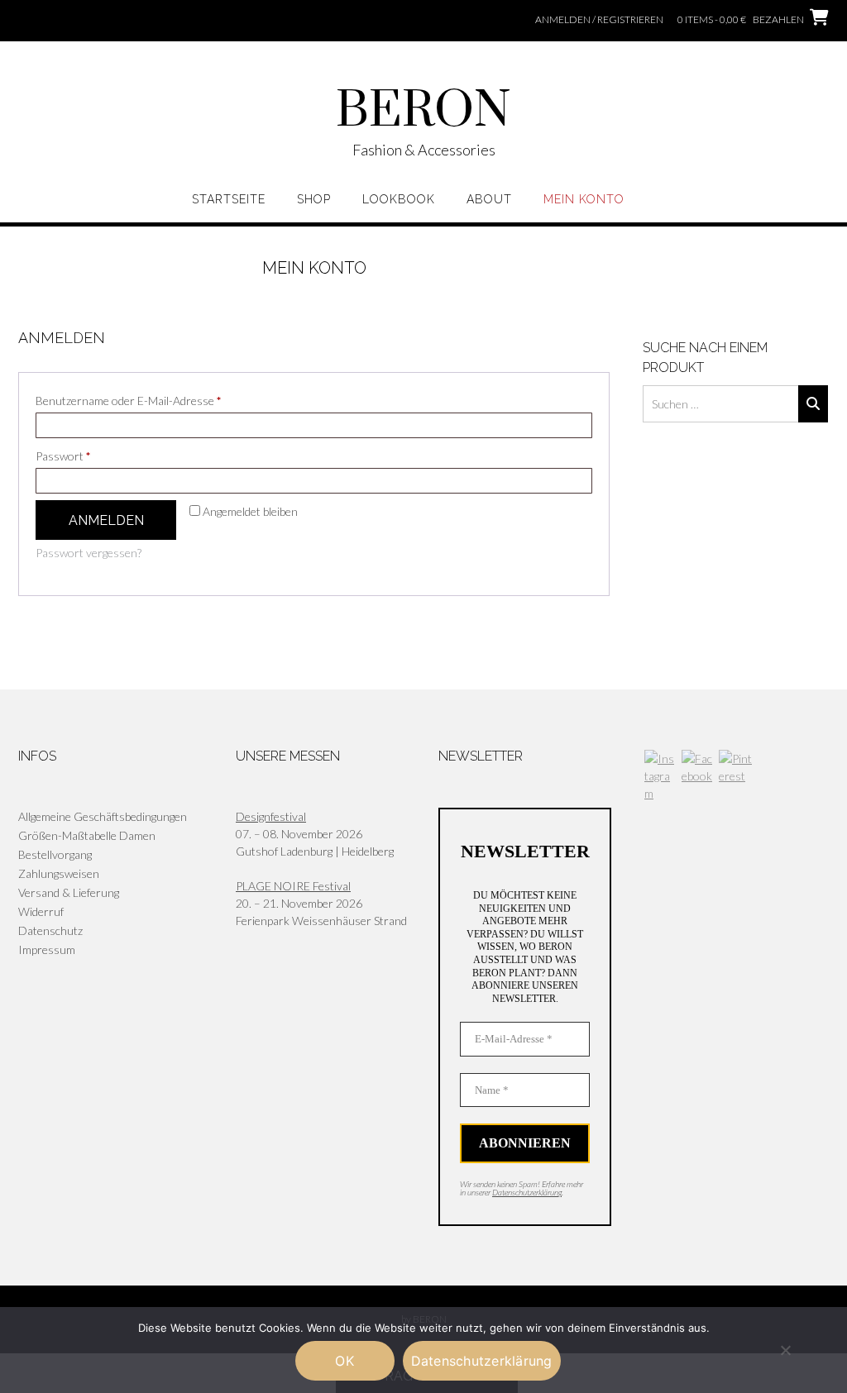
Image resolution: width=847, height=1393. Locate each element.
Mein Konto (583, 199)
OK (344, 1360)
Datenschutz (50, 930)
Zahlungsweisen (58, 873)
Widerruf (41, 911)
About (489, 199)
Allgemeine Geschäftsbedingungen (102, 816)
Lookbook (398, 199)
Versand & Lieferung (68, 892)
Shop (314, 199)
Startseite (229, 199)
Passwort (92, 455)
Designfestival (271, 816)
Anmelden (106, 520)
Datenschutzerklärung (527, 1192)
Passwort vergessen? (88, 553)
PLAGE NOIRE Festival (293, 886)
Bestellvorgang (55, 854)
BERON (423, 112)
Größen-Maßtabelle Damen (87, 835)
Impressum (46, 949)
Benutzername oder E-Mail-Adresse (158, 400)
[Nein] (785, 1350)
